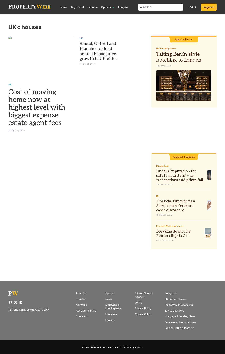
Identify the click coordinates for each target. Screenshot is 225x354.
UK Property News (166, 48)
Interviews (111, 314)
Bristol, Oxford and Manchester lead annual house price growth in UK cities (98, 51)
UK (10, 84)
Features (110, 320)
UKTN (138, 302)
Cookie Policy (143, 314)
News (64, 7)
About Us (81, 293)
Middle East (162, 165)
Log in (192, 7)
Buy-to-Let (77, 7)
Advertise (81, 304)
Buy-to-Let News (174, 310)
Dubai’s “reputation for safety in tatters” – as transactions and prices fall (179, 175)
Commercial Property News (180, 322)
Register (209, 7)
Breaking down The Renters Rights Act (173, 233)
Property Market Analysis (169, 226)
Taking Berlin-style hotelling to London (178, 57)
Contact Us (82, 316)
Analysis (123, 7)
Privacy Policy (143, 308)
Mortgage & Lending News (180, 316)
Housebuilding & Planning (179, 327)
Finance (93, 7)
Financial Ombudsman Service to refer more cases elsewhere (175, 205)
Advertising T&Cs (86, 310)
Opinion (106, 7)
